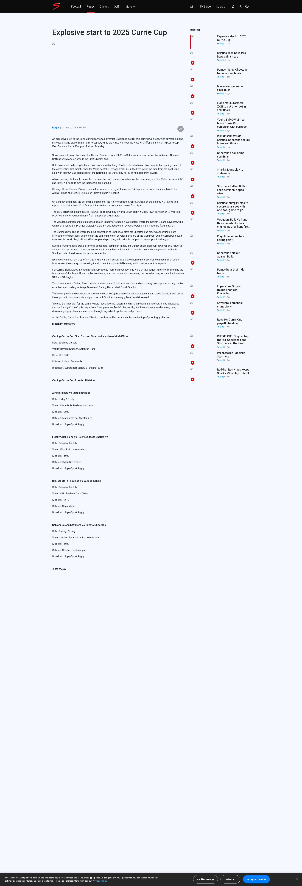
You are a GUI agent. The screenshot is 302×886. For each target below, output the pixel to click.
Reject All (230, 879)
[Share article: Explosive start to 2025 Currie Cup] (180, 129)
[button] (220, 58)
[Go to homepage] (56, 6)
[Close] (297, 879)
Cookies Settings (205, 879)
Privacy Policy (99, 881)
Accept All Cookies (256, 879)
